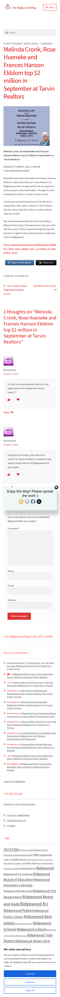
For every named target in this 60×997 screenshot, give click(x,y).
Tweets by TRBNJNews (14, 781)
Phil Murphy (26, 868)
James (35, 43)
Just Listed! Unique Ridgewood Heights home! (15, 289)
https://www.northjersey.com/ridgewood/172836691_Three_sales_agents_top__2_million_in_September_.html (30, 248)
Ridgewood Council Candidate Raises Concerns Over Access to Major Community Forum (31, 715)
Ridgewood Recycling (24, 924)
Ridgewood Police (18, 910)
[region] (30, 970)
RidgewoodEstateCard (18, 891)
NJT (40, 863)
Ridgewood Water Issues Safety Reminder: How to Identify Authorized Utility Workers (30, 676)
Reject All (30, 990)
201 (6, 849)
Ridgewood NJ (34, 904)
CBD (35, 855)
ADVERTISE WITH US (16, 820)
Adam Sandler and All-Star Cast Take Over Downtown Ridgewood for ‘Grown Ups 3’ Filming (30, 684)
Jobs (24, 863)
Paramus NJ (8, 869)
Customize (30, 982)
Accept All (30, 973)
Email (11, 585)
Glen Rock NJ (36, 859)
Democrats (26, 859)
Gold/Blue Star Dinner (44, 287)
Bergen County (26, 850)
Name (11, 571)
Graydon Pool (47, 860)
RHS (34, 868)
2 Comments (46, 43)
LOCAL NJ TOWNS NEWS (18, 815)
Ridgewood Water (28, 941)
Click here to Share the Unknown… (20, 804)
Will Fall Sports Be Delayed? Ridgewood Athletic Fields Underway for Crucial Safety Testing (29, 693)
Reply (7, 412)
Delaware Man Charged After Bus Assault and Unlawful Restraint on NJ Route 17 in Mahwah (30, 747)
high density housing (12, 863)
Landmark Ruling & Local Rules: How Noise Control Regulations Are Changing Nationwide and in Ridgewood (31, 736)
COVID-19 (7, 860)
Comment (14, 528)
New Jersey (32, 863)
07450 (14, 849)
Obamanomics (47, 863)
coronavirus (45, 855)
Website (12, 600)
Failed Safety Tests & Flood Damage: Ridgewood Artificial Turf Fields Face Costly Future (30, 666)
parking (16, 868)
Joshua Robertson (15, 663)
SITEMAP (11, 825)
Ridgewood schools (32, 929)
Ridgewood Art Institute (18, 874)
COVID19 (15, 859)
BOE (30, 855)
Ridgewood (45, 868)
